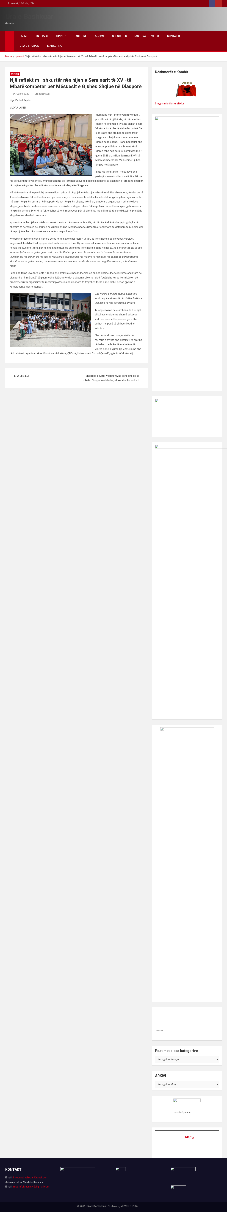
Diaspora (139, 36)
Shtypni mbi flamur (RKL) (169, 103)
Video (155, 36)
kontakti (173, 36)
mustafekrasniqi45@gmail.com (31, 1186)
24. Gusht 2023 (21, 93)
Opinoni (61, 36)
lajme (24, 36)
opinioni (15, 74)
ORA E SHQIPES (29, 45)
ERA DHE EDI (21, 375)
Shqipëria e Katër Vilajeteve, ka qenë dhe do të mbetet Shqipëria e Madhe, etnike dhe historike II (111, 378)
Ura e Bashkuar (29, 16)
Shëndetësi (120, 36)
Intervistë (43, 36)
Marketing (54, 45)
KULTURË (81, 36)
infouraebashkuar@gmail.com (30, 1177)
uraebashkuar (42, 93)
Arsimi (99, 36)
